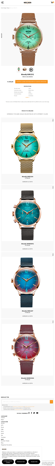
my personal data (18, 409)
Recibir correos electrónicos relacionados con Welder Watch (16, 408)
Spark (2, 433)
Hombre (3, 417)
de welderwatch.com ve (18, 406)
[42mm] (27, 242)
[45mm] (27, 376)
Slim (2, 435)
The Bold (3, 437)
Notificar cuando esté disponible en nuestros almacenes (31, 81)
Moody (2, 423)
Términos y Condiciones (18, 406)
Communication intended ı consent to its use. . (17, 409)
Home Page (3, 8)
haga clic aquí (49, 464)
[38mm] (27, 175)
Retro (2, 431)
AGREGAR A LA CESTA (27, 181)
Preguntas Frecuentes (6, 445)
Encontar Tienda (5, 441)
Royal (2, 427)
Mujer (8, 8)
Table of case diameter (27, 76)
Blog (2, 443)
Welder (27, 2)
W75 (2, 425)
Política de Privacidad (29, 406)
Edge (2, 429)
